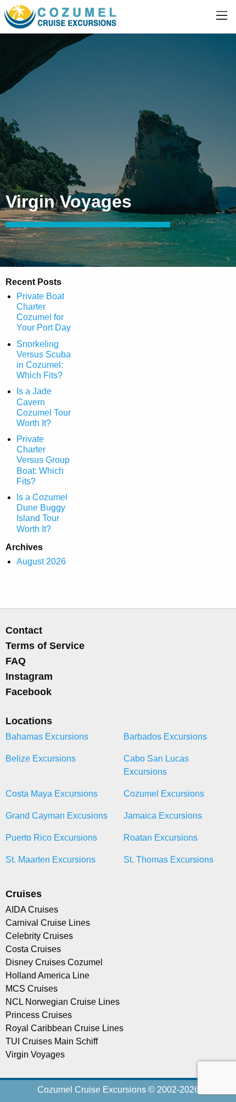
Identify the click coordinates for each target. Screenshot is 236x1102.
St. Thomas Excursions (168, 859)
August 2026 (41, 561)
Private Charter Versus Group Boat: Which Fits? (43, 460)
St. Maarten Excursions (50, 859)
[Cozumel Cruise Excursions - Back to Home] (61, 16)
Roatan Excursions (160, 837)
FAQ (15, 661)
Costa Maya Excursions (51, 793)
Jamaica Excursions (162, 815)
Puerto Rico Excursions (51, 837)
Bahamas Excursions (46, 736)
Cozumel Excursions (163, 793)
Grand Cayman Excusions (56, 815)
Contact (23, 630)
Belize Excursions (40, 758)
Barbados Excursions (165, 736)
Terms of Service (45, 646)
